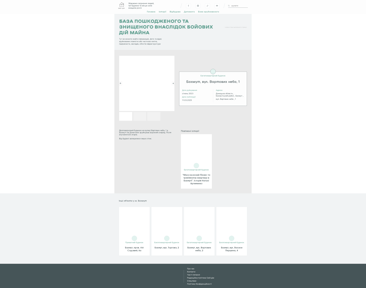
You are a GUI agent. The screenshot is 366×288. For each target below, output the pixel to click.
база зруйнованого (236, 27)
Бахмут (245, 27)
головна (227, 27)
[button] (120, 83)
